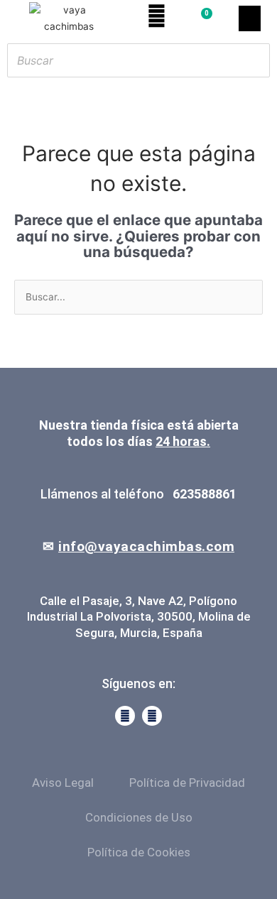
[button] (250, 18)
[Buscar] (255, 60)
